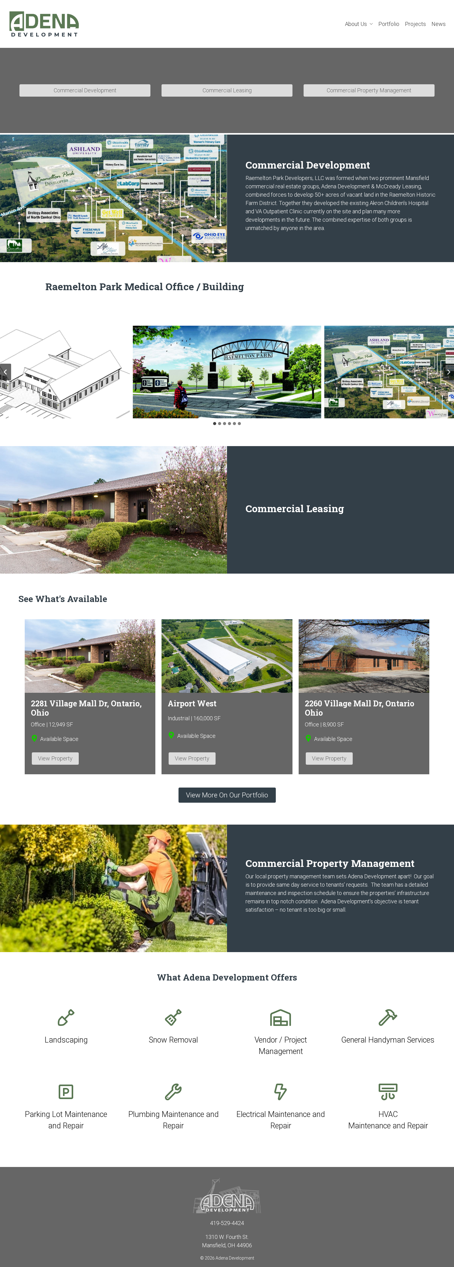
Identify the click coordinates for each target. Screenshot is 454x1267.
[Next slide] (448, 372)
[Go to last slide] (5, 372)
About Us (356, 24)
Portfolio (388, 24)
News (438, 24)
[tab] (214, 423)
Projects (415, 24)
